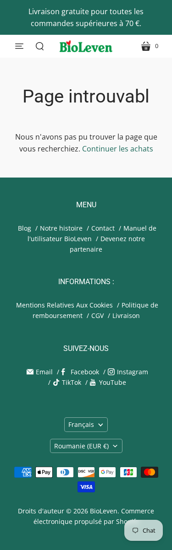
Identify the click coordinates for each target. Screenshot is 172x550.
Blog (24, 228)
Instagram (132, 371)
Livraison (126, 315)
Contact (103, 228)
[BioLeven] (86, 46)
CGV (97, 315)
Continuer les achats (117, 149)
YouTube (112, 382)
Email (44, 371)
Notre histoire (61, 228)
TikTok (71, 382)
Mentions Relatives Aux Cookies (64, 305)
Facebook (85, 371)
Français (81, 424)
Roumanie (81, 446)
